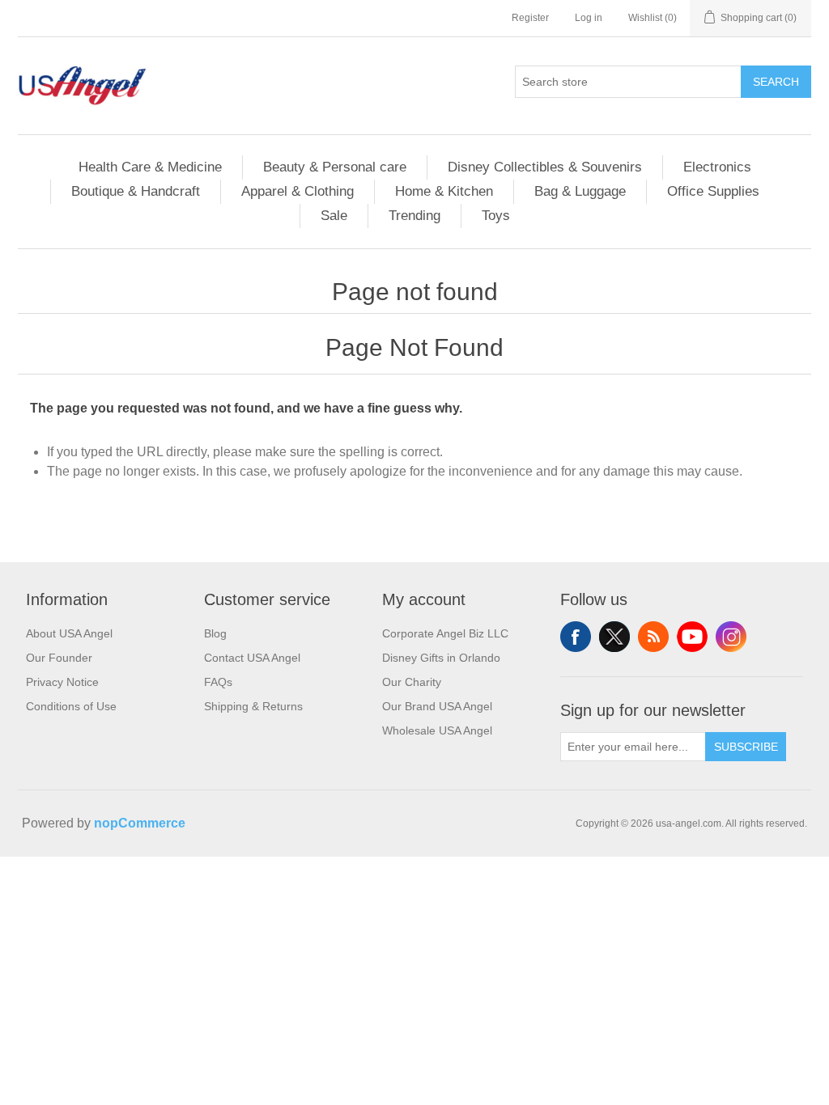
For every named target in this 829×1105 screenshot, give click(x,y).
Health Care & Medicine (150, 167)
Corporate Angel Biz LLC (445, 633)
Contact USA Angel (252, 657)
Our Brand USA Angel (437, 706)
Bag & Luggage (580, 191)
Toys (496, 215)
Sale (334, 215)
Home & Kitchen (444, 191)
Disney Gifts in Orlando (441, 657)
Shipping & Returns (253, 706)
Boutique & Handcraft (135, 191)
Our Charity (411, 681)
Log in (588, 17)
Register (530, 17)
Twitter (614, 636)
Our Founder (59, 657)
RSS (653, 636)
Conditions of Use (71, 706)
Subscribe (746, 746)
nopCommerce (139, 823)
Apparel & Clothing (297, 191)
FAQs (218, 681)
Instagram (731, 636)
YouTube (692, 636)
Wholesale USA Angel (437, 730)
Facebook (575, 636)
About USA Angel (69, 633)
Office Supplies (713, 191)
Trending (414, 215)
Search (776, 81)
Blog (215, 633)
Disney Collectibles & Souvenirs (545, 167)
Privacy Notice (62, 681)
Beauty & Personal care (334, 167)
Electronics (717, 167)
